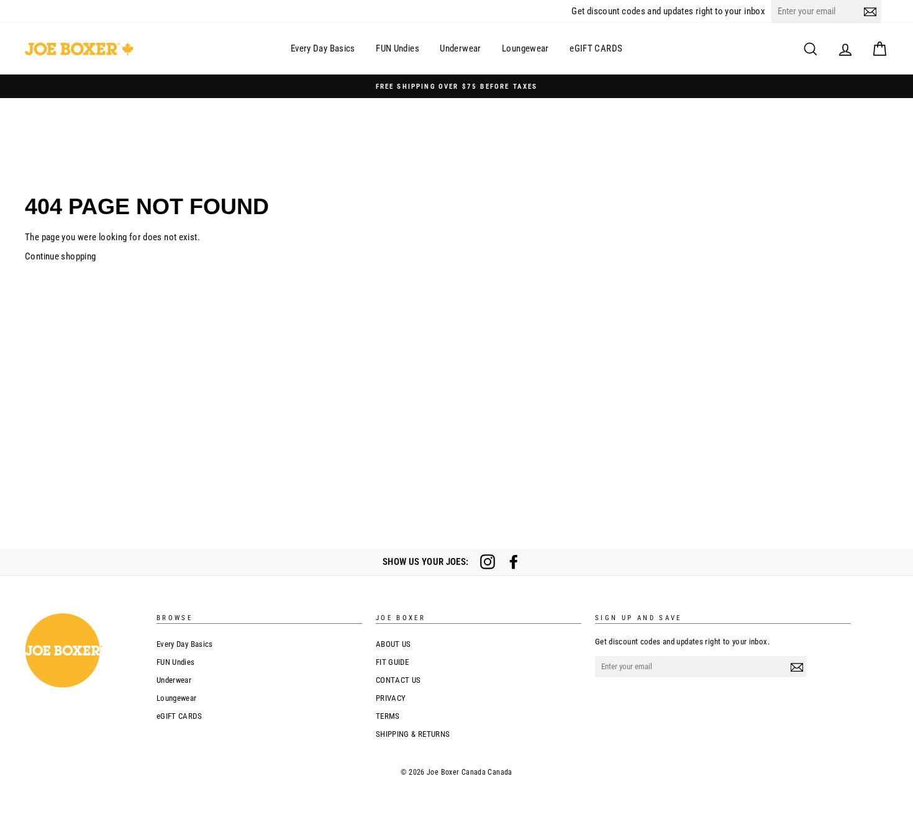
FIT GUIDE (392, 662)
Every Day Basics (323, 48)
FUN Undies (397, 48)
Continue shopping (60, 256)
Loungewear (525, 48)
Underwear (460, 48)
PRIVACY (391, 698)
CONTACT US (398, 680)
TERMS (388, 716)
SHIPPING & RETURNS (413, 734)
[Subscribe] (870, 11)
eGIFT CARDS (596, 48)
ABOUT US (393, 644)
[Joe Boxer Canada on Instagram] (487, 561)
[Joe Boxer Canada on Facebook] (513, 561)
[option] (456, 86)
